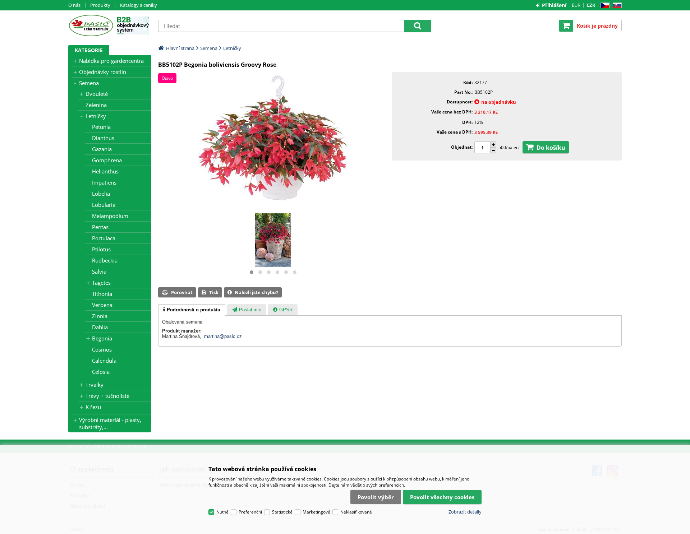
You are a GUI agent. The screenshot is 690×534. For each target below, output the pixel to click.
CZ (603, 5)
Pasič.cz (90, 25)
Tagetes (101, 282)
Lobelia (101, 193)
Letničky (96, 116)
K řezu (93, 406)
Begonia (102, 338)
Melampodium (110, 215)
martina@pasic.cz (223, 336)
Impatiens (104, 182)
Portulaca (103, 238)
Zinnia (99, 316)
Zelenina (96, 104)
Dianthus (103, 137)
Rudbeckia (105, 260)
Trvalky (95, 384)
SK (615, 5)
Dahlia (100, 327)
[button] (251, 272)
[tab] (191, 310)
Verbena (102, 304)
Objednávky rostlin (102, 71)
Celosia (101, 371)
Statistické (282, 512)
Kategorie (89, 50)
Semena (89, 83)
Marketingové (316, 512)
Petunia (101, 126)
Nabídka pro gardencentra (111, 60)
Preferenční (250, 512)
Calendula (104, 360)
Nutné (222, 512)
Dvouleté (97, 93)
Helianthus (105, 171)
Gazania (102, 149)
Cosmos (102, 349)
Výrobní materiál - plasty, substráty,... (110, 423)
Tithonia (102, 293)
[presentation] (191, 310)
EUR (576, 5)
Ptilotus (101, 249)
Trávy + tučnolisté (107, 395)
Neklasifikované (356, 512)
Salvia (99, 271)
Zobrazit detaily (465, 512)
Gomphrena (107, 160)
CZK (590, 5)
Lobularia (103, 204)
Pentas (100, 227)
